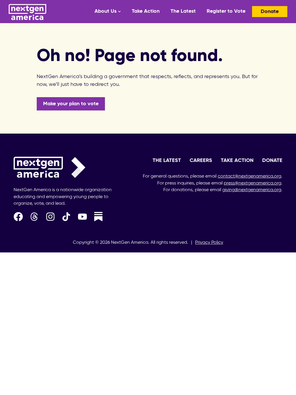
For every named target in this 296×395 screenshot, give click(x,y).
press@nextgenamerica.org (252, 183)
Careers (201, 160)
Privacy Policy (209, 242)
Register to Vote (226, 11)
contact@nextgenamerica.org (249, 176)
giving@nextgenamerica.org (251, 190)
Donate (270, 11)
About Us (105, 11)
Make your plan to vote (71, 103)
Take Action (146, 11)
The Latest (183, 11)
